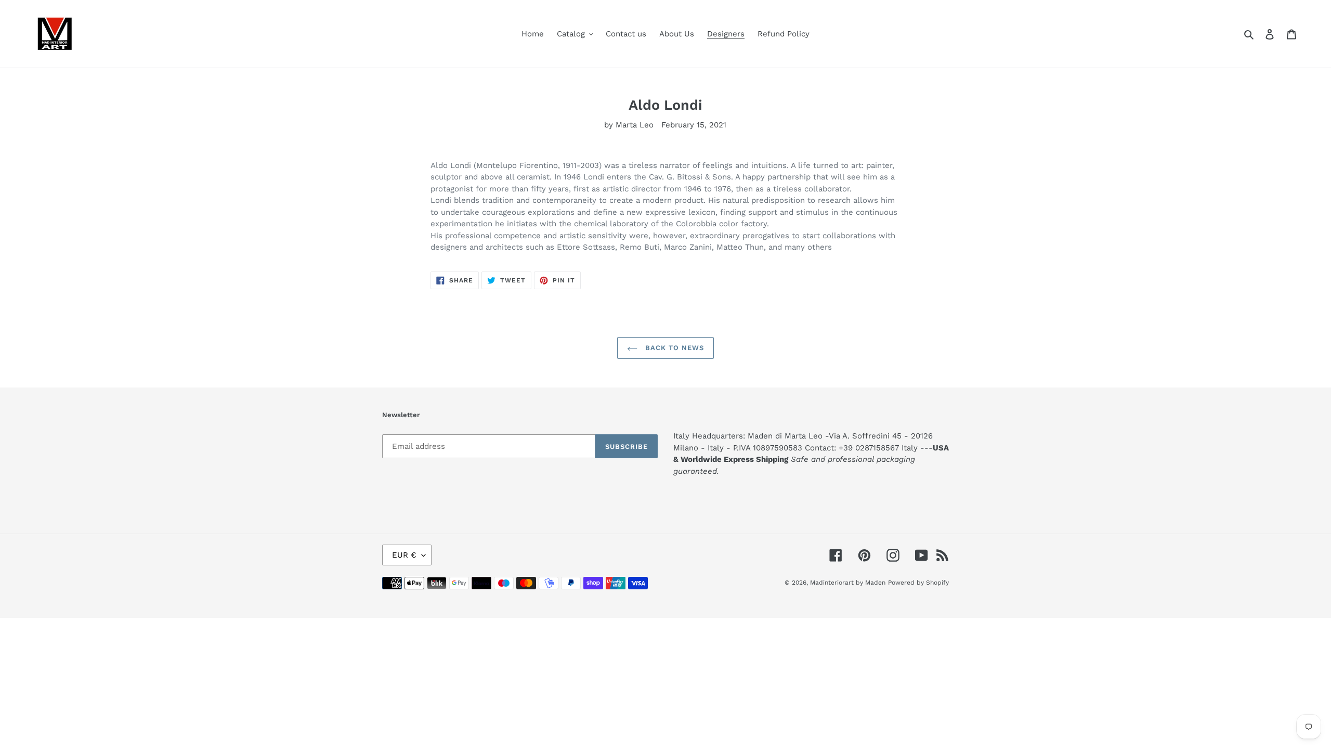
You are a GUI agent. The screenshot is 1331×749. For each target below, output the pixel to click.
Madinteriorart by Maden (847, 582)
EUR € (404, 555)
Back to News (673, 348)
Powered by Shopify (918, 582)
